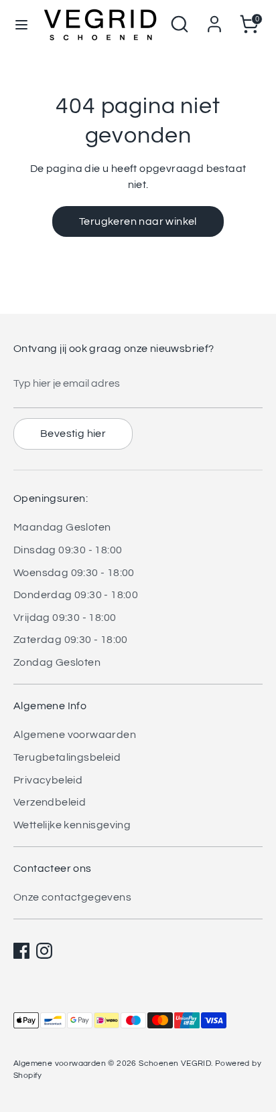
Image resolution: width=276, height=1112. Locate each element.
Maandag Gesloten (62, 527)
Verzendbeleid (49, 802)
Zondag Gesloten (56, 662)
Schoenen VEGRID (175, 1063)
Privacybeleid (47, 780)
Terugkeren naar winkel (138, 221)
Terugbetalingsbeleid (67, 757)
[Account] (214, 18)
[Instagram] (44, 951)
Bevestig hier (73, 433)
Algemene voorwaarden (74, 734)
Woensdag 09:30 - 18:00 (74, 572)
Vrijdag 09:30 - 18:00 (64, 617)
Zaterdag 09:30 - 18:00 (70, 639)
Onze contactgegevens (72, 897)
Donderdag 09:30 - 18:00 (75, 594)
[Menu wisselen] (21, 23)
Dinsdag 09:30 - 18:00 (67, 550)
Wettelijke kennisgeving (72, 825)
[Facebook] (21, 951)
